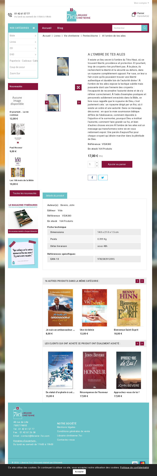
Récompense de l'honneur (94, 392)
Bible (12, 35)
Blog (60, 27)
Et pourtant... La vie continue (19, 113)
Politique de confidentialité (134, 467)
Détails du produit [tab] (55, 195)
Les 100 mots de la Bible (22, 180)
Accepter (79, 471)
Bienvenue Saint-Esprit (126, 330)
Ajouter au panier (117, 164)
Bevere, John (68, 205)
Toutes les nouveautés (24, 193)
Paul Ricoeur (16, 147)
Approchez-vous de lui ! (127, 392)
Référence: (94, 144)
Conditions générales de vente (73, 431)
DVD (12, 54)
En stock (93, 148)
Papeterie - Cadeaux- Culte (23, 61)
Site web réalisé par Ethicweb (48, 463)
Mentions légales (66, 427)
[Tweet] (103, 177)
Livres (13, 42)
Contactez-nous (66, 439)
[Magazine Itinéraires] (23, 218)
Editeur (51, 210)
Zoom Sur (15, 73)
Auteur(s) (52, 205)
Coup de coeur (17, 67)
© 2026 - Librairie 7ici (22, 463)
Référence (53, 215)
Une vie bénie (87, 330)
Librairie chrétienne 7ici (69, 435)
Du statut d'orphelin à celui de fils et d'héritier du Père (75, 392)
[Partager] (92, 177)
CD (11, 48)
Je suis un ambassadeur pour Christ (65, 330)
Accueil (47, 27)
